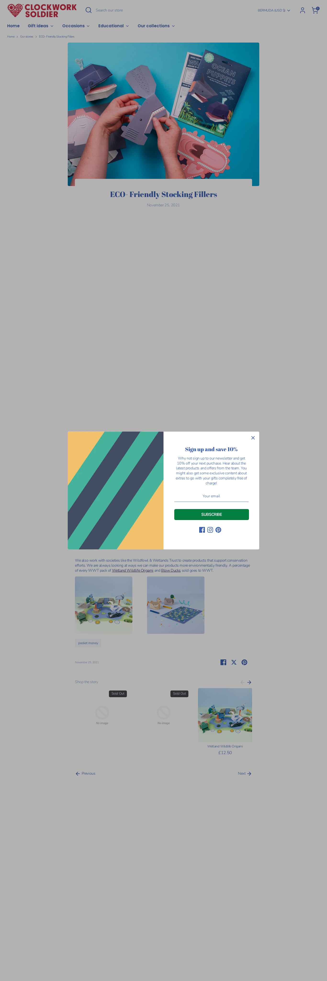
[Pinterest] (218, 530)
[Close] (253, 438)
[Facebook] (202, 530)
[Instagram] (210, 530)
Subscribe (211, 514)
